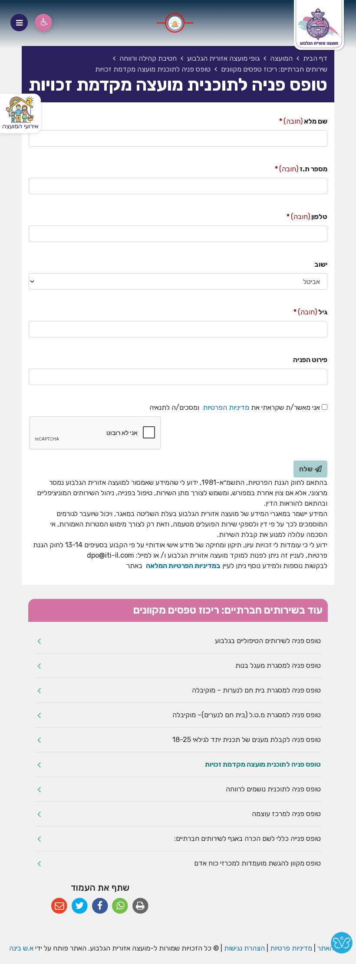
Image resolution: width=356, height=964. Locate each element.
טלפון (307, 216)
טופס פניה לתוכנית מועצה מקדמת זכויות (263, 764)
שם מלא (303, 120)
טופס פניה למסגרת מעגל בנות (278, 665)
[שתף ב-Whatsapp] (120, 906)
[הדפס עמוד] (140, 906)
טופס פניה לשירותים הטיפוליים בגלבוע (268, 641)
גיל (310, 311)
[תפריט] (19, 22)
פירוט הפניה (310, 360)
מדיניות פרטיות (290, 948)
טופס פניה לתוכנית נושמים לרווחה (273, 789)
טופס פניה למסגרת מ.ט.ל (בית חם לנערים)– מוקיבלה (246, 715)
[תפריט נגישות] (43, 22)
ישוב (320, 264)
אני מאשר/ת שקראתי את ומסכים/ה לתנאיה (234, 407)
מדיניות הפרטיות (225, 407)
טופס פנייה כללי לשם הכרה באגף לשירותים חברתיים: (247, 838)
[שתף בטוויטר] (79, 906)
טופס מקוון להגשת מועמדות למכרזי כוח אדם (257, 863)
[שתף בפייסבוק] (100, 906)
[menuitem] (178, 641)
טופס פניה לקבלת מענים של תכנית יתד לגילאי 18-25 (246, 739)
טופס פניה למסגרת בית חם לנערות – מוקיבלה (256, 690)
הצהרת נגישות (244, 948)
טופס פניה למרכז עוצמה (286, 814)
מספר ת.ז (301, 168)
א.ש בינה (20, 948)
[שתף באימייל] (59, 906)
